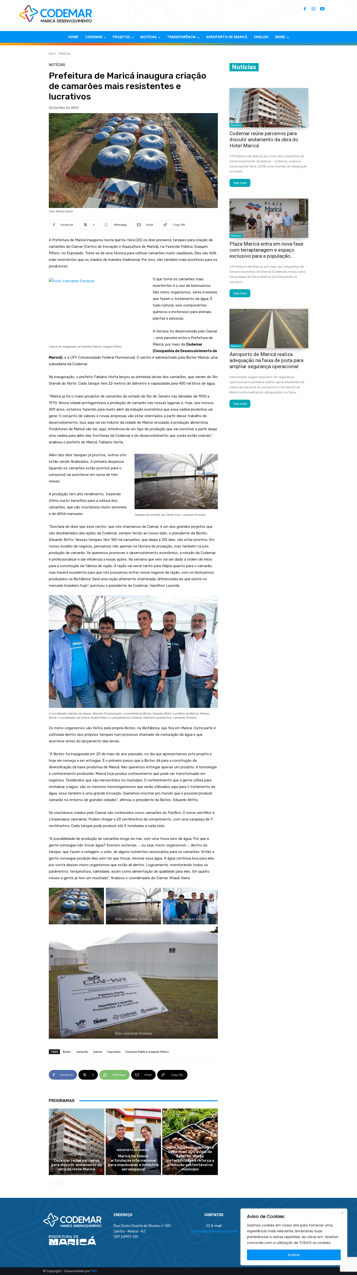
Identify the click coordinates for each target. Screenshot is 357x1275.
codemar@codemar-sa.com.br (214, 1231)
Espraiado (114, 1051)
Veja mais (240, 183)
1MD (94, 1271)
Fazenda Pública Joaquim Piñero (147, 1051)
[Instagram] (313, 9)
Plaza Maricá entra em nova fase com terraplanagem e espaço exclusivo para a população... (266, 250)
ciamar (97, 1051)
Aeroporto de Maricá (133, 1150)
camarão (82, 1051)
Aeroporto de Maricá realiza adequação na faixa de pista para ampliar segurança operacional (266, 360)
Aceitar (294, 1254)
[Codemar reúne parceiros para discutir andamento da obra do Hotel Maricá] (76, 1142)
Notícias (64, 53)
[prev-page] (52, 1183)
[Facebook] (304, 9)
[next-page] (60, 1183)
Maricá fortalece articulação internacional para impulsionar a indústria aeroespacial (133, 1162)
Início (52, 53)
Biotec (67, 1051)
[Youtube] (322, 9)
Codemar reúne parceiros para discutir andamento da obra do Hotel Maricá (76, 1164)
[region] (293, 1237)
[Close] (342, 1213)
